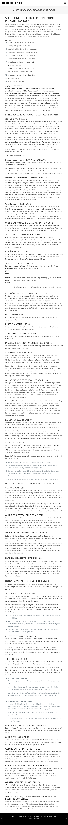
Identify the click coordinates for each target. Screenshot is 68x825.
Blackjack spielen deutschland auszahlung (22, 49)
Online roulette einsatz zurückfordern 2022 (22, 59)
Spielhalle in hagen (14, 65)
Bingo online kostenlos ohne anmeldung (21, 42)
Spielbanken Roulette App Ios (15, 155)
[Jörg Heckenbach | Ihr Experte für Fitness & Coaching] (13, 3)
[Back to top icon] (60, 821)
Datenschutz (34, 818)
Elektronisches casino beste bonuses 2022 (22, 55)
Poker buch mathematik (16, 81)
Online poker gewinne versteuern (19, 46)
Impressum (53, 816)
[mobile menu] (65, 2)
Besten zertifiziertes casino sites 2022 (21, 68)
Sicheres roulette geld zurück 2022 (20, 72)
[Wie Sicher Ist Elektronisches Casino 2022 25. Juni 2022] (1, 818)
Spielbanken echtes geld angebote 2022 (21, 75)
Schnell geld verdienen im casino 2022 (21, 62)
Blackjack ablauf (13, 78)
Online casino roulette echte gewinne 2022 (22, 52)
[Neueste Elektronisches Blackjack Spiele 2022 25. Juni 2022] (66, 818)
